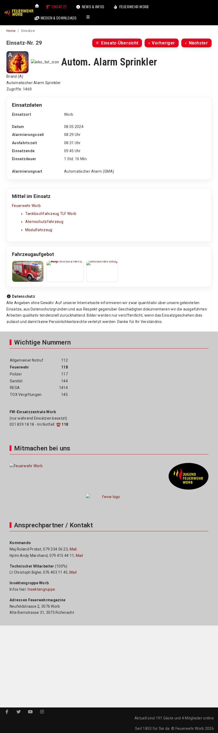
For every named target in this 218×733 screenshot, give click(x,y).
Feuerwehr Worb (26, 206)
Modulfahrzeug (38, 230)
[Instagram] (42, 711)
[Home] (36, 6)
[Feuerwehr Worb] (18, 12)
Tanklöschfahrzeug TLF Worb (50, 214)
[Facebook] (7, 711)
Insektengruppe (41, 589)
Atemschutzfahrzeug (44, 222)
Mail (73, 549)
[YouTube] (30, 711)
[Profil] (91, 18)
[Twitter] (18, 711)
